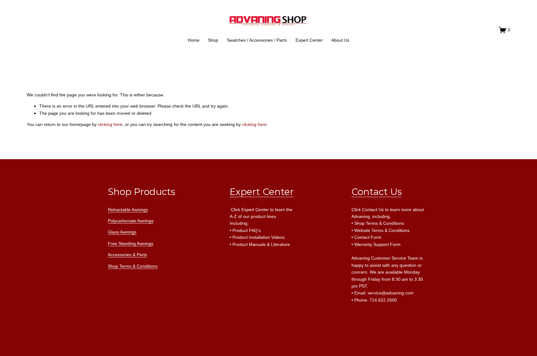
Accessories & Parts (127, 254)
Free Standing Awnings (130, 243)
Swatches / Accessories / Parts (257, 40)
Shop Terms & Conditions (133, 266)
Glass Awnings (122, 232)
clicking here (110, 124)
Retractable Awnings (128, 209)
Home (194, 40)
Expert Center (309, 40)
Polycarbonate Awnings (131, 221)
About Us (340, 40)
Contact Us (376, 191)
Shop (213, 40)
